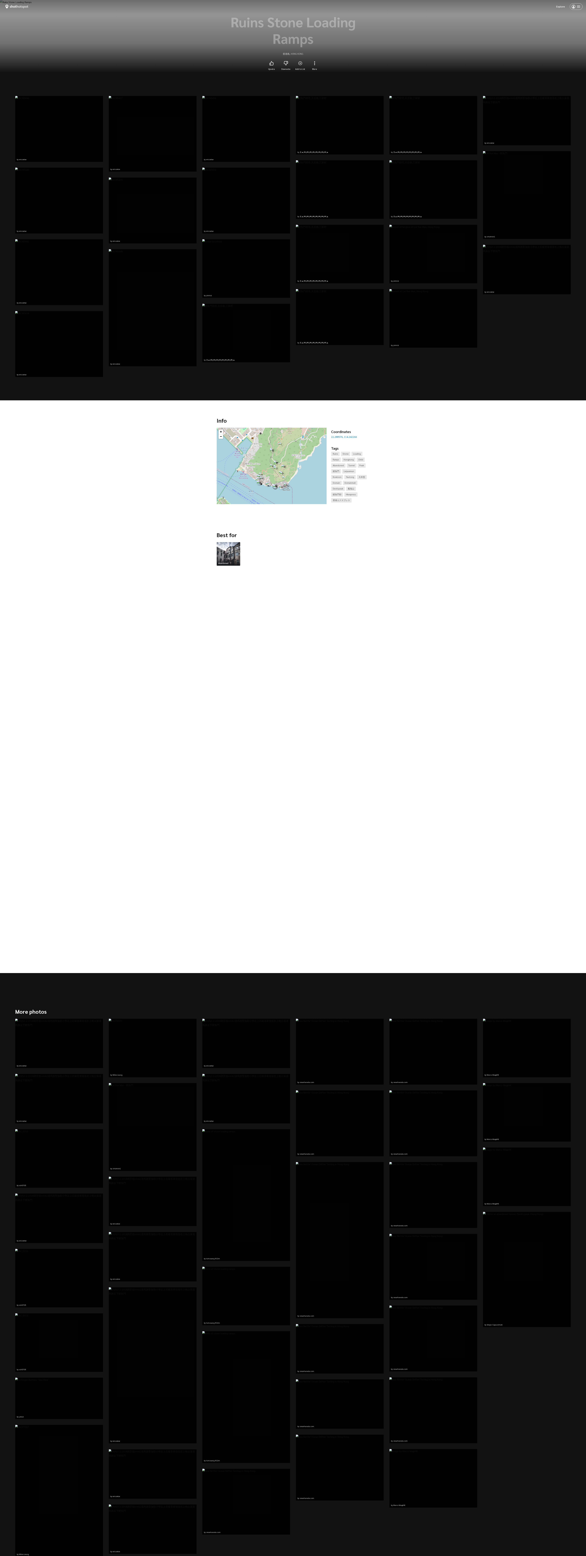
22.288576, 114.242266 (344, 436)
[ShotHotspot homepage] (17, 6)
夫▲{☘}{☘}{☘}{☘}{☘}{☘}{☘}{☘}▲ (220, 360)
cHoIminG (491, 236)
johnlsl (209, 295)
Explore (560, 6)
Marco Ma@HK (399, 1505)
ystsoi (21, 1416)
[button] (283, 467)
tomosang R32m (213, 1258)
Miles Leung (117, 1075)
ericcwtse (22, 159)
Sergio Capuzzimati (495, 1324)
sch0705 (22, 1185)
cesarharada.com (213, 1532)
